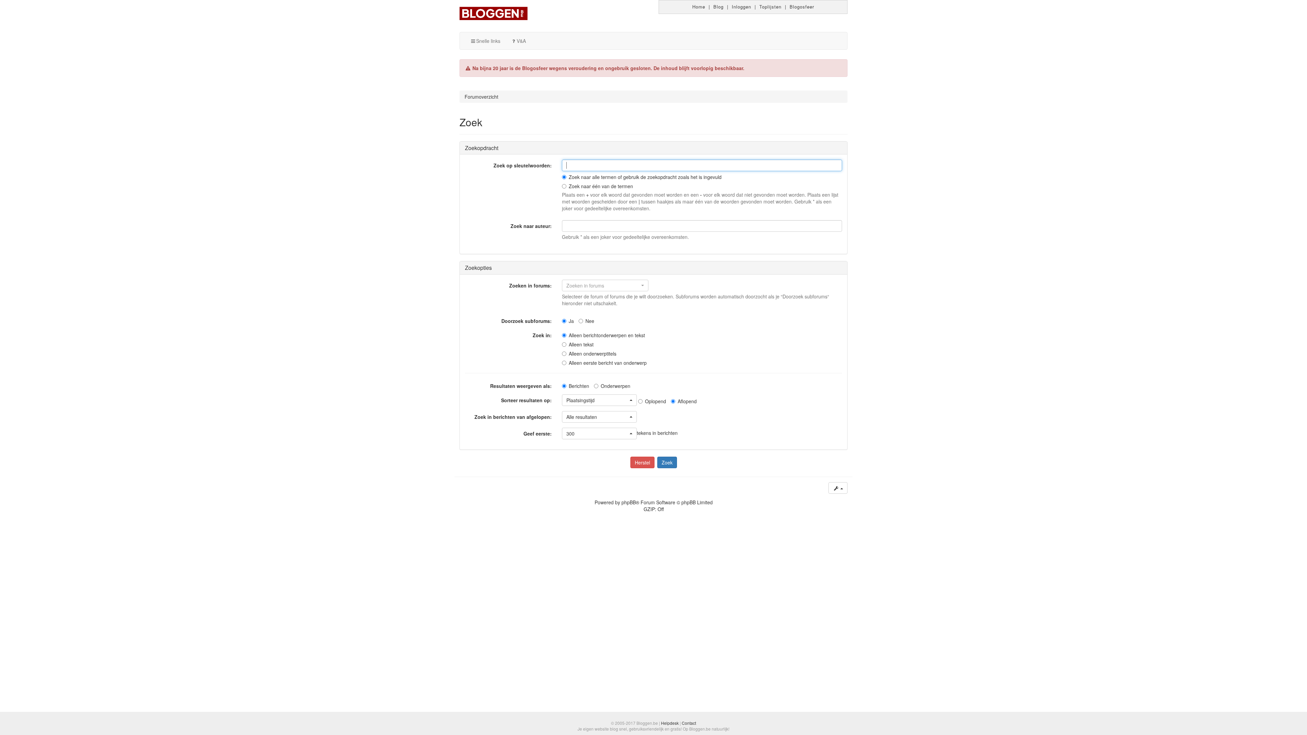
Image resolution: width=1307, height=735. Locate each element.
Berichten (579, 385)
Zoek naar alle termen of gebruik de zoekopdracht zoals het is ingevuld (645, 177)
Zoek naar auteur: (531, 226)
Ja (571, 320)
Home (698, 6)
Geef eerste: (537, 433)
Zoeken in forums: (530, 285)
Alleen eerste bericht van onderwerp (608, 362)
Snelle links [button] (488, 40)
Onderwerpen (615, 385)
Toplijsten (770, 6)
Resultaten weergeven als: (521, 385)
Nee (589, 320)
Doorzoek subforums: (526, 320)
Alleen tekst (581, 344)
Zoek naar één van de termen (601, 186)
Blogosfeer (802, 6)
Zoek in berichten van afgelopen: (513, 416)
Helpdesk (670, 723)
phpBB (629, 502)
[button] (605, 285)
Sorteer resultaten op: (526, 400)
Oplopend (655, 401)
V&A (521, 40)
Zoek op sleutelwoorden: (523, 165)
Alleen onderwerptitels (592, 353)
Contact (689, 723)
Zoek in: (542, 335)
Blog (718, 6)
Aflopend (687, 401)
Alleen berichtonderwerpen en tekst (607, 335)
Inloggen (741, 6)
